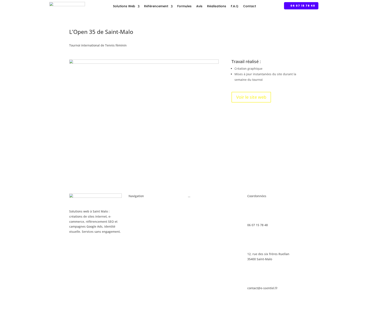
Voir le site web (251, 97)
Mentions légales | (170, 308)
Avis (199, 6)
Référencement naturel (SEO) (209, 213)
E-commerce (137, 221)
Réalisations (216, 6)
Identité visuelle (140, 229)
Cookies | (191, 308)
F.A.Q (234, 6)
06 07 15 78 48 (302, 5)
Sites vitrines (138, 213)
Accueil (134, 204)
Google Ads (196, 204)
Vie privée (206, 308)
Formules (184, 6)
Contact (249, 6)
